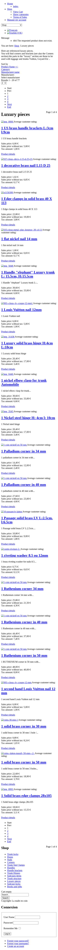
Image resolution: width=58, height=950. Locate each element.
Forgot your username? (18, 943)
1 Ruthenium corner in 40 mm (24, 622)
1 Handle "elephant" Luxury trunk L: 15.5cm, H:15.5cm (28, 274)
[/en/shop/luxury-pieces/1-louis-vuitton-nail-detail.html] (17, 303)
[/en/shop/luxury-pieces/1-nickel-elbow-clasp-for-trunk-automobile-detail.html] (7, 374)
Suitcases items (14, 876)
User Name (9, 917)
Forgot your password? (18, 941)
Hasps (10, 857)
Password (8, 922)
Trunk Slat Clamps (16, 865)
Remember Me (11, 928)
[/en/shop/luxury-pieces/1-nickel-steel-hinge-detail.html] (7, 411)
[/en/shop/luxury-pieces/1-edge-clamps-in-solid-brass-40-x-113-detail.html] (7, 192)
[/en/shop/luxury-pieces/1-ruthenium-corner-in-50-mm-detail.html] (14, 649)
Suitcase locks (13, 884)
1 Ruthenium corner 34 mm (22, 589)
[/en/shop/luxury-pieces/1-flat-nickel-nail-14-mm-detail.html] (21, 230)
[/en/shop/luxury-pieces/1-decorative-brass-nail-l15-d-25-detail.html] (17, 159)
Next (9, 104)
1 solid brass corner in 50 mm (23, 762)
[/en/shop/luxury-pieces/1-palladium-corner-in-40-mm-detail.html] (14, 478)
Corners (11, 862)
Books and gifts (14, 886)
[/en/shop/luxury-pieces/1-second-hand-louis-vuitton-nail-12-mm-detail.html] (16, 682)
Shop (16, 45)
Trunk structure (14, 878)
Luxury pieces (14, 881)
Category (5, 69)
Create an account (15, 946)
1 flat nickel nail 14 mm (19, 239)
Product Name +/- (9, 66)
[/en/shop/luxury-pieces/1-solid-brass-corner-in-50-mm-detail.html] (18, 753)
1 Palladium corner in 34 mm (23, 451)
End (9, 107)
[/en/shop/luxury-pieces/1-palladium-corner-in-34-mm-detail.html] (14, 445)
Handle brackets (14, 870)
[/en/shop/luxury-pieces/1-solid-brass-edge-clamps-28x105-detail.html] (7, 789)
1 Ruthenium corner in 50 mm (24, 655)
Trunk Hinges (13, 873)
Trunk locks (12, 854)
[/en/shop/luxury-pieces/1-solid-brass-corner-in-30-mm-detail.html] (9, 720)
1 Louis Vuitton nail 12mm (21, 310)
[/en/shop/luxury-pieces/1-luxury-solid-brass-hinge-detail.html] (8, 336)
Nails (9, 859)
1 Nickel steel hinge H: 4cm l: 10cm (28, 418)
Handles (11, 867)
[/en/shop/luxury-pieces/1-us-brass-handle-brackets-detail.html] (7, 121)
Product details (8, 154)
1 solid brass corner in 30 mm (23, 726)
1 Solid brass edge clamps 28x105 (26, 796)
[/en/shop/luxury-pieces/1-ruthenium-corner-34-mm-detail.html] (14, 582)
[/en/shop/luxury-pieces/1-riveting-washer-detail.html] (10, 549)
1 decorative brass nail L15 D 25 (25, 165)
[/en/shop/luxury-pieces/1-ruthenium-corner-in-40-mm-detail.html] (14, 615)
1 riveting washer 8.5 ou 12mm (24, 555)
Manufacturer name (10, 72)
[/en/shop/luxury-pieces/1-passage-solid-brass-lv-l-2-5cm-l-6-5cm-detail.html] (11, 511)
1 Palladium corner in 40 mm (23, 485)
